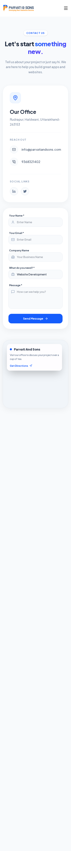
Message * (15, 285)
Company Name (19, 250)
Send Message (33, 318)
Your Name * (16, 215)
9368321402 (31, 162)
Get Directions (19, 365)
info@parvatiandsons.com (41, 149)
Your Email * (16, 232)
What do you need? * (22, 267)
